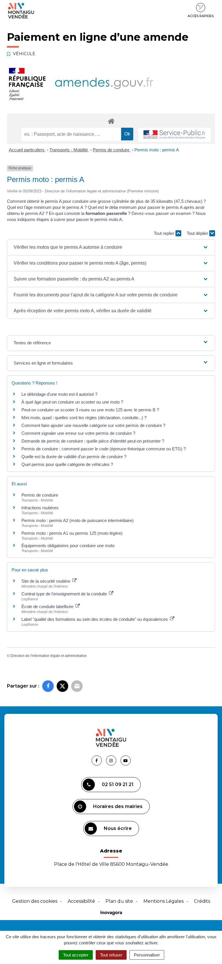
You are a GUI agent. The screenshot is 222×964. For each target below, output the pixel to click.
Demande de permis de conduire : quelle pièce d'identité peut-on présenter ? (92, 441)
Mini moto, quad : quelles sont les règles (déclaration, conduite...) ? (84, 417)
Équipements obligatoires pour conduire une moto (67, 545)
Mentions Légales (163, 901)
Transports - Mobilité (69, 149)
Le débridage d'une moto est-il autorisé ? (59, 394)
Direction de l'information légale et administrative (48, 656)
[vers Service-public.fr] (174, 135)
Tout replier (164, 233)
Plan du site (119, 901)
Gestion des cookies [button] (34, 901)
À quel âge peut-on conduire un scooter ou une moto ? (72, 402)
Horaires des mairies (118, 806)
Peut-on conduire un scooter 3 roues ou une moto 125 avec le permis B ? (90, 409)
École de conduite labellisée (48, 606)
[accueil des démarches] (111, 121)
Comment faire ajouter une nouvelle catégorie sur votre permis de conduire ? (93, 425)
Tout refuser (111, 954)
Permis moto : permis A (156, 149)
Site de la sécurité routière (46, 581)
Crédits (202, 901)
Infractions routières (40, 507)
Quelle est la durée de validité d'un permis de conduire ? (73, 456)
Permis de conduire (112, 149)
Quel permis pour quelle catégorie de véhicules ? (67, 464)
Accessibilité (81, 901)
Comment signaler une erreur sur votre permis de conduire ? (78, 433)
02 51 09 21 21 (118, 784)
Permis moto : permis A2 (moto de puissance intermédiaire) (77, 520)
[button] (111, 247)
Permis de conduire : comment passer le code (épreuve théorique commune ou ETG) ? (103, 448)
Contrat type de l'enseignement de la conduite (64, 593)
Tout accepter (75, 954)
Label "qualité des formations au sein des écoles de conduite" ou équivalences (95, 619)
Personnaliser (147, 954)
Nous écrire (118, 828)
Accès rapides (201, 16)
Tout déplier (198, 233)
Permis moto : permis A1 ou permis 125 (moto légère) (72, 533)
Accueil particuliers (27, 149)
